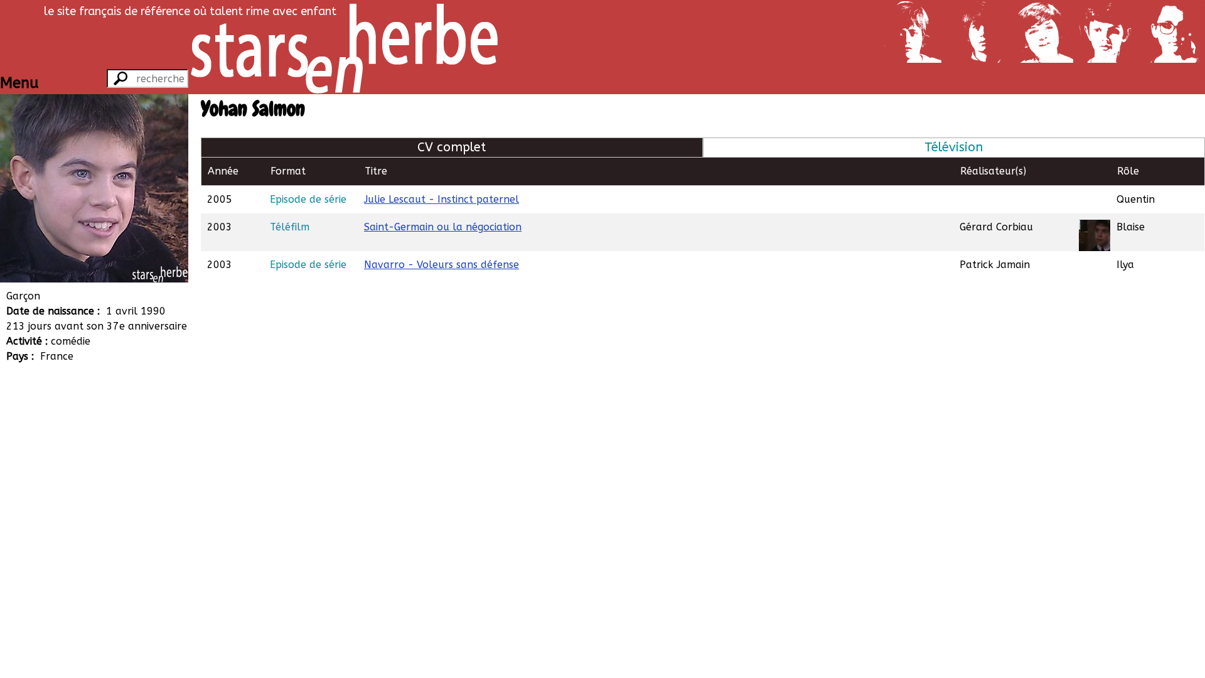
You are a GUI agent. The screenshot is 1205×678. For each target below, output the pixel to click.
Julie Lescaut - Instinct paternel (441, 199)
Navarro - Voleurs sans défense (441, 265)
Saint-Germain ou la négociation (443, 227)
